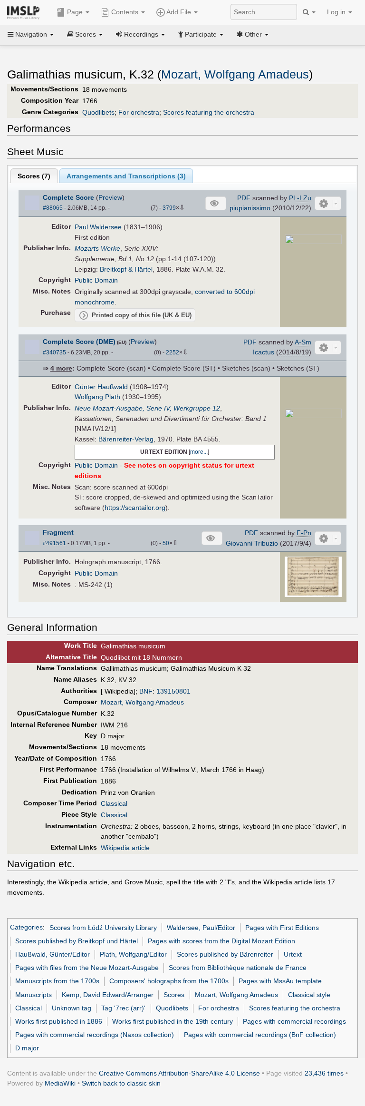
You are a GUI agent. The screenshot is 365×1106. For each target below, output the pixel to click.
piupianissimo (250, 208)
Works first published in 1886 (58, 1021)
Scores (173, 994)
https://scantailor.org (135, 507)
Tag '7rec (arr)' (123, 1008)
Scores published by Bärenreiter (225, 954)
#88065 (53, 208)
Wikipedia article (125, 848)
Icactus (263, 352)
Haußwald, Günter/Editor (52, 954)
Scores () (34, 176)
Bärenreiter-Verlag (126, 439)
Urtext (293, 954)
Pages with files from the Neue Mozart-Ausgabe (87, 967)
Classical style (309, 994)
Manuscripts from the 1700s (57, 981)
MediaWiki (60, 1083)
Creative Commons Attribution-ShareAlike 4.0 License (179, 1073)
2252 (172, 352)
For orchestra (138, 112)
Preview (110, 197)
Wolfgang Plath (97, 397)
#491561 (54, 543)
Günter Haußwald (101, 387)
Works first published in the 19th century (172, 1021)
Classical (114, 803)
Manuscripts (33, 994)
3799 (169, 208)
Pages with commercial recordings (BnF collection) (260, 1034)
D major (27, 1048)
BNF (146, 691)
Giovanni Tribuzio (252, 543)
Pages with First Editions (282, 927)
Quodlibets (98, 112)
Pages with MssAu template (280, 981)
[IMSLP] (25, 12)
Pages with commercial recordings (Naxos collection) (94, 1034)
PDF (243, 198)
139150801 (173, 691)
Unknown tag (71, 1008)
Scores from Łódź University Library (103, 927)
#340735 (54, 352)
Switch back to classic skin (121, 1083)
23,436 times (324, 1073)
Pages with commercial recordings (294, 1021)
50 (166, 543)
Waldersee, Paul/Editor (201, 927)
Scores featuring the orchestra (208, 112)
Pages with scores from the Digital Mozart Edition (221, 941)
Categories (26, 927)
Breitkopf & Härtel (126, 269)
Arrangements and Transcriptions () (126, 176)
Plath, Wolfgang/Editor (133, 954)
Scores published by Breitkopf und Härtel (76, 941)
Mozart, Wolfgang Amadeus (235, 74)
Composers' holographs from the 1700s (169, 981)
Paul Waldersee (98, 227)
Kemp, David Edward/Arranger (108, 994)
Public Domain (96, 280)
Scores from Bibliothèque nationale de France (238, 967)
